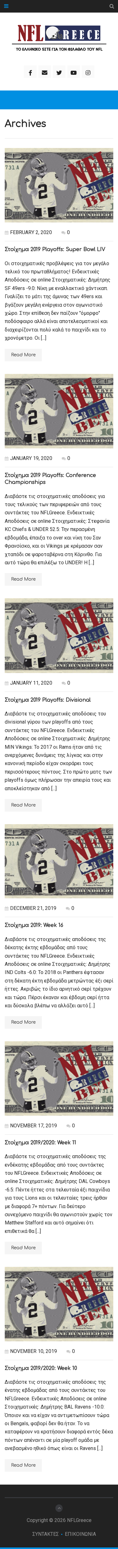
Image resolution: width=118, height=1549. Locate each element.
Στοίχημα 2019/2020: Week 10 (41, 1368)
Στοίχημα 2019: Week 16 (34, 925)
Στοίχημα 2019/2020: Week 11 (40, 1143)
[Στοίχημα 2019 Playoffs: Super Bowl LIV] (59, 185)
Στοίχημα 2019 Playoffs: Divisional (48, 700)
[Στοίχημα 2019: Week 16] (59, 861)
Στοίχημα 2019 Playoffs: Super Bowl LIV (55, 249)
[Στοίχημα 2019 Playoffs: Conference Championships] (59, 411)
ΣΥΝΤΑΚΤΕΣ (45, 1534)
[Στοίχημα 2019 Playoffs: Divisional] (59, 635)
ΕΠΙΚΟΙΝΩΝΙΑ (80, 1534)
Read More (23, 355)
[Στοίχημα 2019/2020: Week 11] (59, 1078)
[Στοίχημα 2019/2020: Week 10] (59, 1304)
